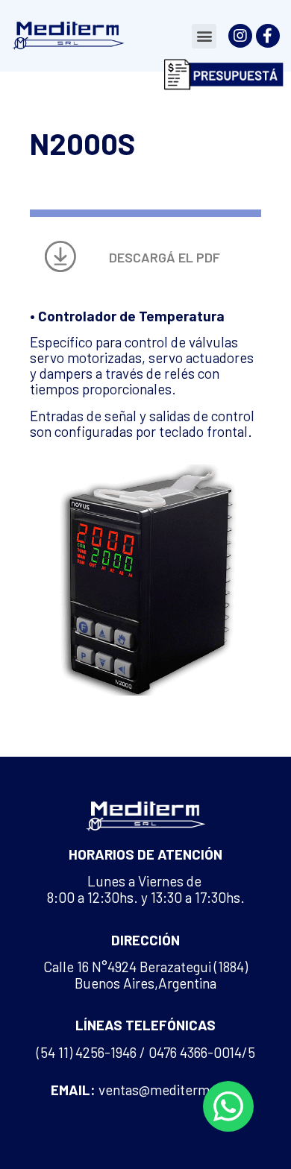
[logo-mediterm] (67, 35)
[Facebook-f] (268, 36)
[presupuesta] (224, 74)
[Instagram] (240, 36)
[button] (204, 36)
